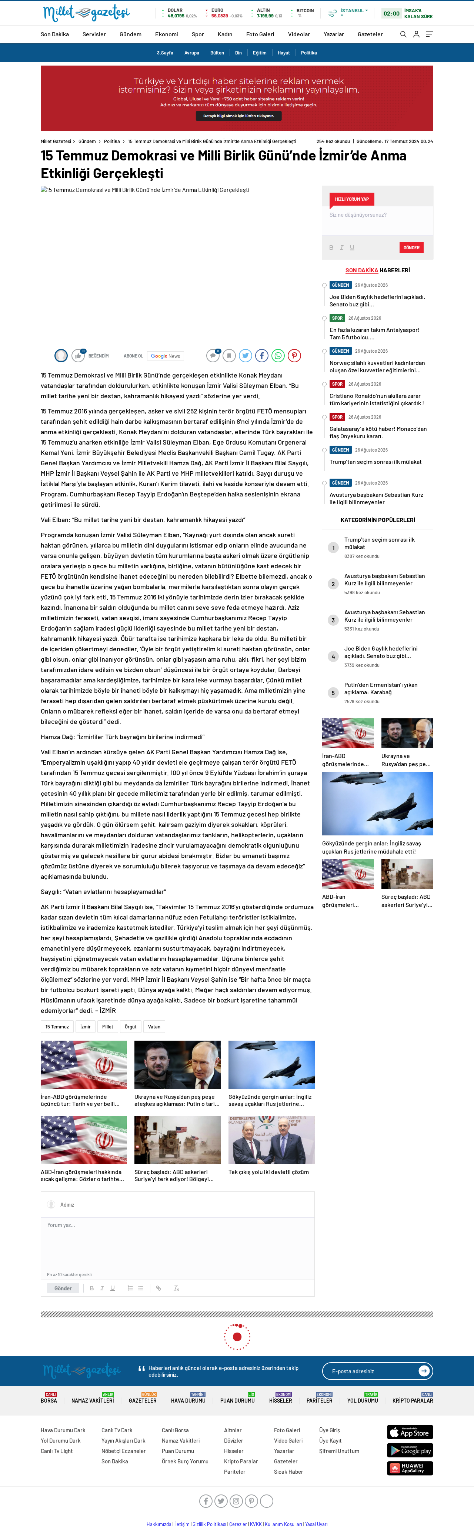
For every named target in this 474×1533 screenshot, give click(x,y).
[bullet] (141, 1288)
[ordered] (130, 1288)
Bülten (217, 53)
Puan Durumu (237, 1398)
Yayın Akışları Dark (123, 1440)
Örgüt (131, 1027)
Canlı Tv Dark (117, 1430)
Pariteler (320, 1398)
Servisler (94, 33)
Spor (198, 33)
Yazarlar (334, 33)
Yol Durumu (362, 1398)
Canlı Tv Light (57, 1450)
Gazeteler (370, 33)
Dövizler (233, 1440)
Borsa (49, 1398)
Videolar (299, 33)
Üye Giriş (329, 1430)
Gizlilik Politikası (209, 1524)
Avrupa (191, 53)
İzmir (85, 1027)
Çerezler (238, 1524)
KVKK (256, 1524)
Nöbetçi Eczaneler (123, 1450)
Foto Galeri (260, 33)
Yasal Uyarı (316, 1524)
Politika (309, 53)
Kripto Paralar (413, 1398)
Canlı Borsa (175, 1430)
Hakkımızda (159, 1524)
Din (238, 53)
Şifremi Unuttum (339, 1450)
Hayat (284, 53)
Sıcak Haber (288, 1471)
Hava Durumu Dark (63, 1430)
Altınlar (233, 1430)
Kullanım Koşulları (283, 1524)
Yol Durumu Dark (61, 1440)
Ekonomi (166, 33)
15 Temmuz (57, 1027)
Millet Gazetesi (56, 141)
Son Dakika (55, 33)
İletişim (182, 1524)
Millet (107, 1027)
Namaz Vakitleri (92, 1398)
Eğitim (260, 53)
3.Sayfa (165, 53)
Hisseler (280, 1398)
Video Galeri (288, 1440)
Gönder (63, 1288)
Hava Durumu (188, 1398)
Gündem (130, 33)
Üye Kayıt (330, 1440)
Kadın (225, 33)
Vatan (154, 1027)
